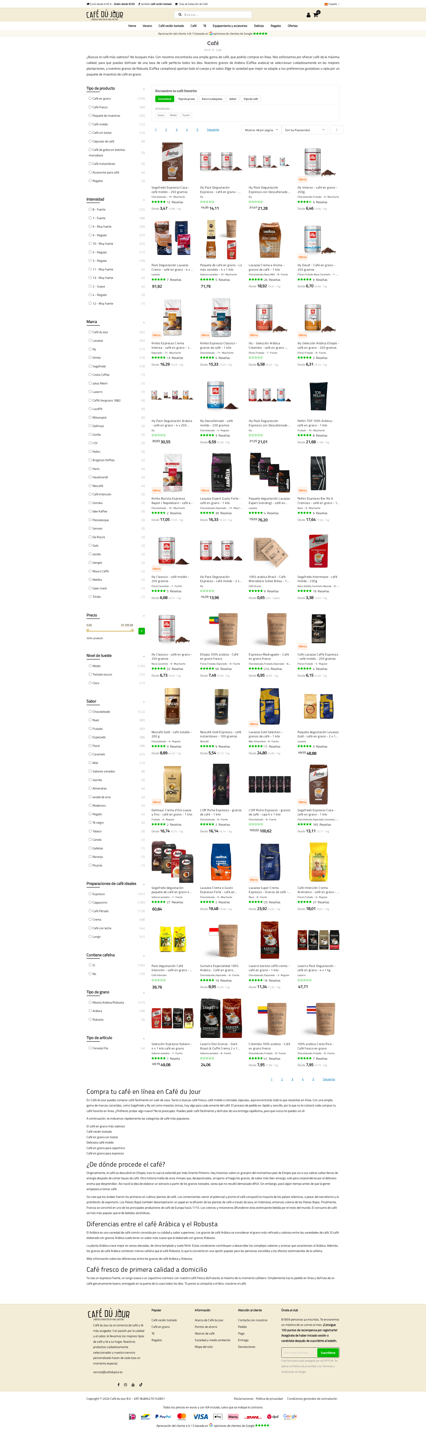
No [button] (94, 973)
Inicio (207, 49)
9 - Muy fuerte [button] (102, 226)
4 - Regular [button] (100, 294)
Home (132, 25)
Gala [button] (95, 545)
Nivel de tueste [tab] (99, 655)
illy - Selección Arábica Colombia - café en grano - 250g (267, 345)
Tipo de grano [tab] (186, 98)
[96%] (159, 279)
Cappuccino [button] (100, 902)
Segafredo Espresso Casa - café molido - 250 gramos (171, 189)
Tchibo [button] (97, 596)
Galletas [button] (98, 848)
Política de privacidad (304, 1366)
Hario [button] (96, 468)
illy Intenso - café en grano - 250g (317, 189)
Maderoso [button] (99, 805)
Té (153, 1333)
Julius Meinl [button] (100, 383)
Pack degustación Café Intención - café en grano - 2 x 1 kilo (172, 968)
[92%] (305, 513)
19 (321, 591)
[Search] (180, 14)
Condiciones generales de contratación (312, 1398)
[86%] (305, 202)
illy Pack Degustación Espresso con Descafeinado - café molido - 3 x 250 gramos (269, 423)
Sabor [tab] (233, 98)
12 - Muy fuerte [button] (103, 303)
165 (322, 824)
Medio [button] (97, 665)
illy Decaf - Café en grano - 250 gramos (316, 267)
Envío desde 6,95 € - (112, 4)
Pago (241, 1333)
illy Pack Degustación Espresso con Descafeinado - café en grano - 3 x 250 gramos (269, 189)
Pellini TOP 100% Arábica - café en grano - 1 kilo (316, 423)
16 (272, 980)
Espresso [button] (99, 894)
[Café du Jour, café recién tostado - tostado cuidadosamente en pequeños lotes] (126, 14)
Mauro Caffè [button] (101, 571)
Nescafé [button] (98, 485)
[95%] (207, 513)
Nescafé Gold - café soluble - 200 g (172, 734)
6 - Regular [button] (100, 235)
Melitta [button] (97, 579)
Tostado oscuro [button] (102, 674)
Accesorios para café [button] (106, 172)
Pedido (242, 1326)
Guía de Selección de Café (193, 4)
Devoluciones (246, 1346)
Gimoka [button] (98, 502)
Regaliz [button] (97, 814)
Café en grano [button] (102, 98)
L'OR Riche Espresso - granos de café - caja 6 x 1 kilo (269, 812)
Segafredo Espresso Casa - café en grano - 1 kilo (317, 812)
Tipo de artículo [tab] (99, 1038)
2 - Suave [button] (99, 286)
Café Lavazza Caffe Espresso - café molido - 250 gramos (318, 656)
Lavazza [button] (98, 340)
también (156, 4)
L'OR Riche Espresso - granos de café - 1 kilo (221, 812)
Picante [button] (97, 865)
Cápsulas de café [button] (103, 141)
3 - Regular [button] (100, 260)
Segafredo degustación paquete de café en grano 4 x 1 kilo (172, 890)
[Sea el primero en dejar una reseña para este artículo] (207, 202)
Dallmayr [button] (98, 425)
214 (273, 668)
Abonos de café (205, 1333)
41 (272, 1058)
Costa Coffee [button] (101, 374)
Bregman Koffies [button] (104, 460)
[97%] (256, 746)
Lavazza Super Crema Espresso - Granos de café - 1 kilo (268, 890)
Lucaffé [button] (97, 408)
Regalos (157, 1340)
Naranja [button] (98, 856)
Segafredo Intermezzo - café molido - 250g (317, 579)
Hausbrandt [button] (100, 477)
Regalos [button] (98, 180)
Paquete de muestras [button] (106, 115)
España (332, 4)
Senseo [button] (97, 528)
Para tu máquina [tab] (212, 98)
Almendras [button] (100, 788)
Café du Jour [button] (100, 332)
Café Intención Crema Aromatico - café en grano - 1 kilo (318, 890)
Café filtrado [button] (100, 911)
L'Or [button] (95, 443)
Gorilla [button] (97, 434)
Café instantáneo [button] (104, 163)
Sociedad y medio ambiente (212, 1340)
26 (272, 279)
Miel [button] (95, 762)
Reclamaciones (244, 1398)
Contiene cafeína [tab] (101, 955)
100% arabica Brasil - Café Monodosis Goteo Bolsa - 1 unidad (268, 579)
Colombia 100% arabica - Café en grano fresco (269, 1046)
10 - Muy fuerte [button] (103, 243)
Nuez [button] (96, 720)
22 (175, 668)
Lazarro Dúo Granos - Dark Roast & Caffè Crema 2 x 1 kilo (219, 1046)
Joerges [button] (97, 562)
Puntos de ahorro (206, 1326)
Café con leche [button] (102, 928)
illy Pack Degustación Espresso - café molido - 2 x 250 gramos (219, 579)
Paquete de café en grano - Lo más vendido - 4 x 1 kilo (221, 267)
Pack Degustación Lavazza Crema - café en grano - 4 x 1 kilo (172, 267)
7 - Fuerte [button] (99, 218)
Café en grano (161, 1326)
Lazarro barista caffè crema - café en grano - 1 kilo (269, 968)
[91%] (159, 357)
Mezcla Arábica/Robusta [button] (108, 1002)
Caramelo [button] (99, 754)
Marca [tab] (92, 322)
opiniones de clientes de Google (233, 33)
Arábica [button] (97, 1010)
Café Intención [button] (102, 494)
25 (272, 902)
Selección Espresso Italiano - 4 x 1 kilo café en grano (172, 1046)
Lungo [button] (97, 936)
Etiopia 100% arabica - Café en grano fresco (219, 656)
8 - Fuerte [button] (99, 209)
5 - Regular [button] (100, 252)
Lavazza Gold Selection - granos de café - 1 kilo (266, 734)
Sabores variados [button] (104, 771)
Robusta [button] (98, 1019)
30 (223, 513)
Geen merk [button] (100, 588)
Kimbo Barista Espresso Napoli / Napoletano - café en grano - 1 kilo (172, 500)
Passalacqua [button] (101, 520)
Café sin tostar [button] (102, 132)
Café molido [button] (100, 124)
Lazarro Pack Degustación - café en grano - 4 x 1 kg (317, 968)
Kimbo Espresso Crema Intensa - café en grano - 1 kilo (170, 345)
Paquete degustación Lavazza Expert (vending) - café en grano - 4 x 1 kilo (269, 500)
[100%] (305, 357)
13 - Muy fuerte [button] (103, 277)
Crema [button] (97, 919)
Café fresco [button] (100, 107)
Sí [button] (94, 965)
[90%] (159, 513)
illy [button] (94, 349)
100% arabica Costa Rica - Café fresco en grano (316, 1046)
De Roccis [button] (99, 537)
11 (272, 746)
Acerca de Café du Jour (209, 1320)
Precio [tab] (92, 615)
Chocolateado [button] (101, 711)
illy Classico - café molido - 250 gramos (170, 579)
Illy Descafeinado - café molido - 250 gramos (216, 423)
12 (175, 202)
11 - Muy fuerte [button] (103, 269)
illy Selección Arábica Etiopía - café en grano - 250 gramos (318, 345)
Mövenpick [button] (100, 417)
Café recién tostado (164, 1320)
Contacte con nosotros (253, 1320)
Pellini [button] (96, 451)
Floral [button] (96, 745)
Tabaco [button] (97, 831)
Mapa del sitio (204, 1346)
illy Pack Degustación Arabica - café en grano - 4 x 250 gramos (172, 423)
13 (175, 357)
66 (223, 668)
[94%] (159, 202)
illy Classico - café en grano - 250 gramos (172, 656)
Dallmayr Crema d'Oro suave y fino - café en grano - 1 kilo (172, 812)
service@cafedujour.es (108, 1372)
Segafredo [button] (99, 366)
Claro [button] (96, 683)
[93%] (207, 357)
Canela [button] (97, 839)
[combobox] (213, 14)
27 (175, 902)
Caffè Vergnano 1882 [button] (107, 400)
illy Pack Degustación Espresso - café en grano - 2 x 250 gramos (220, 189)
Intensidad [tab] (164, 98)
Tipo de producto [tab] (101, 88)
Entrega (243, 1340)
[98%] (305, 279)
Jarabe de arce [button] (102, 797)
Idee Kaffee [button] (100, 511)
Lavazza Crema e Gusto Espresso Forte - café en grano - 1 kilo (217, 890)
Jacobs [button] (97, 554)
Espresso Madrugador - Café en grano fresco (269, 656)
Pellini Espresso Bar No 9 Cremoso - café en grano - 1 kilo (317, 500)
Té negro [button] (98, 822)
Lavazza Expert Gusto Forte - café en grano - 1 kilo (220, 500)
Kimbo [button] (97, 357)
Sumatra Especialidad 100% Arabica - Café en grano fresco (219, 968)
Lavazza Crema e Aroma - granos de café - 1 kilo (267, 267)
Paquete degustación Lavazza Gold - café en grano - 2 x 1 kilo (318, 734)
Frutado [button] (98, 728)
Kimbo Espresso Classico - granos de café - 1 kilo (218, 345)
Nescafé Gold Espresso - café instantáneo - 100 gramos (220, 734)
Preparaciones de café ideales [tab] (111, 883)
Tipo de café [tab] (251, 98)
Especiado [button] (99, 737)
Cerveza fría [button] (100, 1048)
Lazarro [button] (97, 391)
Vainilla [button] (97, 780)
